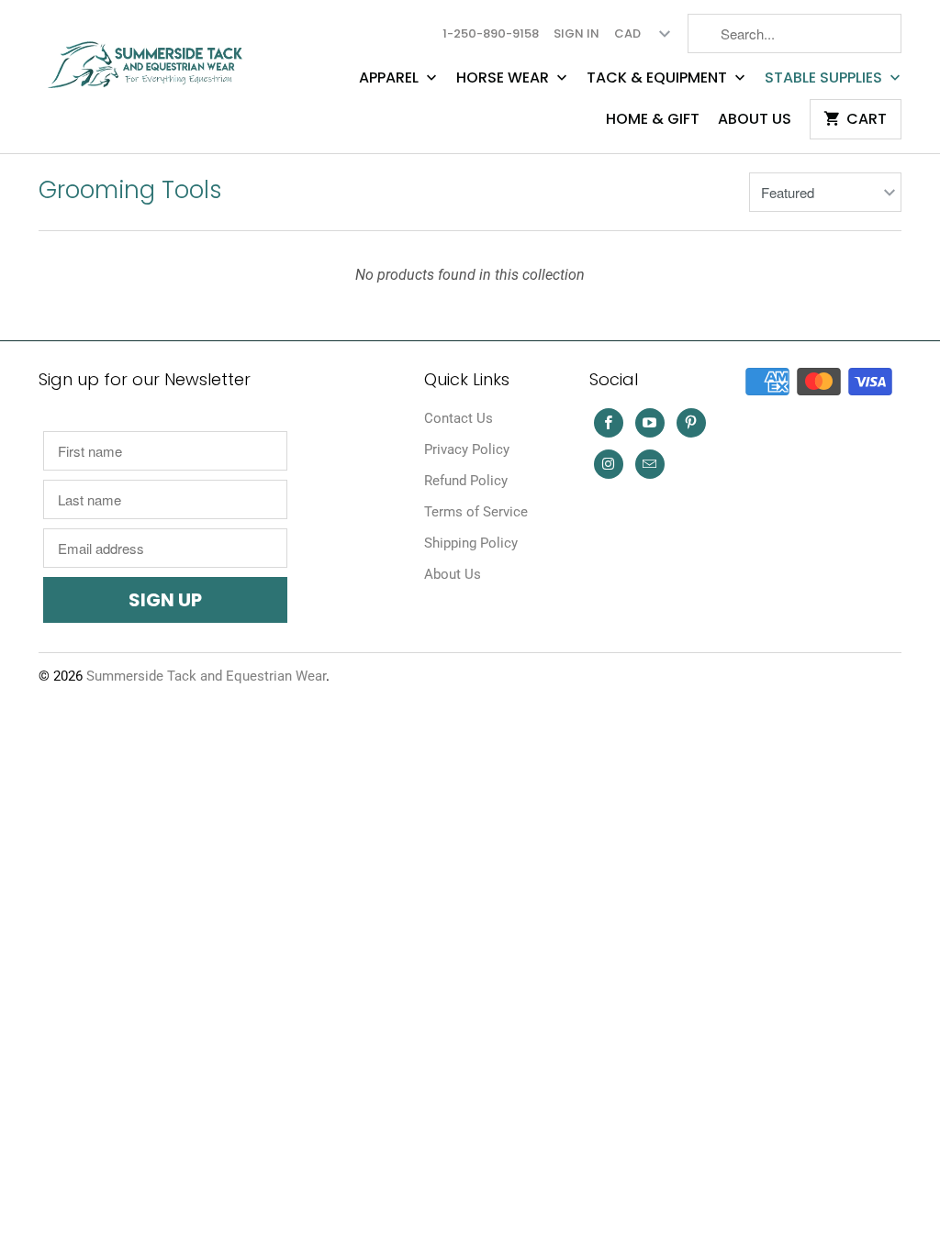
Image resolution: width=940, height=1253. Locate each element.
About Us (754, 119)
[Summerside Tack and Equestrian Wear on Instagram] (608, 464)
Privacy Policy (466, 449)
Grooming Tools (130, 189)
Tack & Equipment (659, 78)
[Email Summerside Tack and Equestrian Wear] (650, 464)
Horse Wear (504, 78)
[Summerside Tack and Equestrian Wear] (149, 57)
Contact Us (458, 418)
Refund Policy (466, 480)
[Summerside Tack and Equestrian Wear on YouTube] (650, 423)
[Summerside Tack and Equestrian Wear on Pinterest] (691, 423)
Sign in (576, 33)
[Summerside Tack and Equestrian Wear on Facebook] (608, 423)
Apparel (390, 78)
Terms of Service (476, 512)
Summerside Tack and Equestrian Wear (206, 676)
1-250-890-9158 (490, 33)
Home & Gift (652, 119)
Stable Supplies (825, 78)
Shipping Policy (471, 543)
